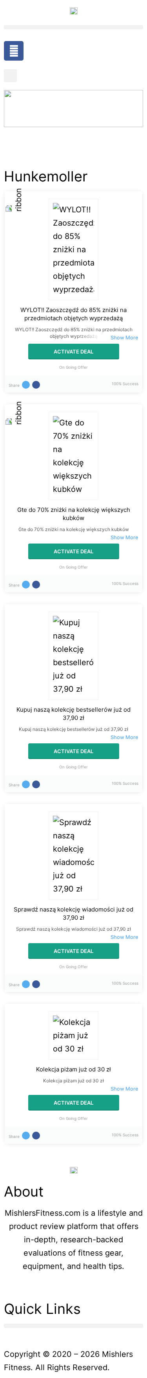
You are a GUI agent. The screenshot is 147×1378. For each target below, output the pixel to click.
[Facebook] (14, 51)
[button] (73, 27)
